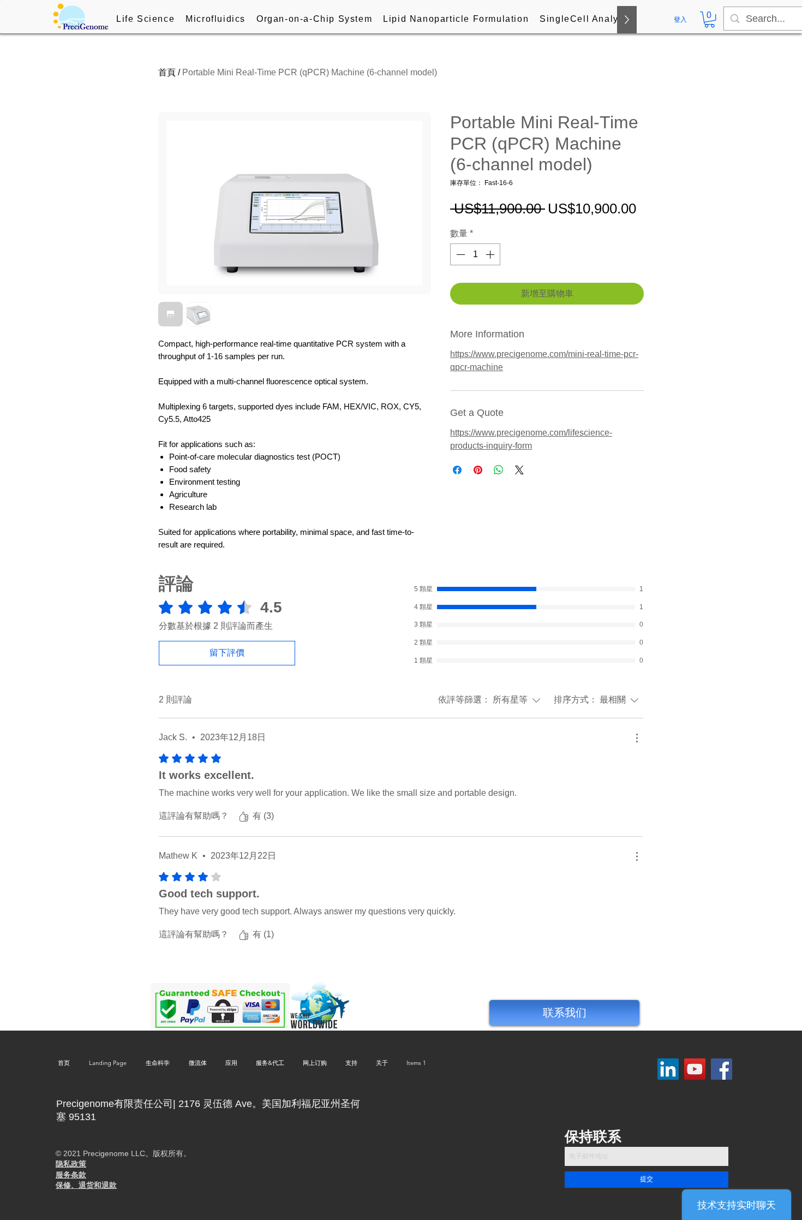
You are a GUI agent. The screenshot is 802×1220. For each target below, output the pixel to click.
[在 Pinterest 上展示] (477, 470)
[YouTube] (694, 1069)
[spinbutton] (475, 254)
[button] (145, 19)
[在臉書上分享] (457, 470)
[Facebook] (721, 1069)
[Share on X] (519, 470)
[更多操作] (636, 738)
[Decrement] (459, 254)
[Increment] (491, 254)
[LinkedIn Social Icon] (668, 1069)
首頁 (167, 72)
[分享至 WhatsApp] (498, 470)
